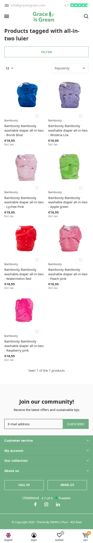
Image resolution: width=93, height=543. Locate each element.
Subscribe (75, 424)
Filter (46, 52)
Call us (24, 485)
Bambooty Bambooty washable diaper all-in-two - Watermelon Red (24, 274)
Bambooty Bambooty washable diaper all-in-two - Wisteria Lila (68, 130)
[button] (6, 16)
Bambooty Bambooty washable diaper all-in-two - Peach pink (68, 274)
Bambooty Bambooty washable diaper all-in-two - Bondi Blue (24, 130)
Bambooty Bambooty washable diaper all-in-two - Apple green (68, 202)
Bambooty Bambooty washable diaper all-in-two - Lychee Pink (24, 202)
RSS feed (76, 522)
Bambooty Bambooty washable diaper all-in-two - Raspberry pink (24, 345)
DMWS (54, 522)
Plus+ (64, 522)
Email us (67, 485)
